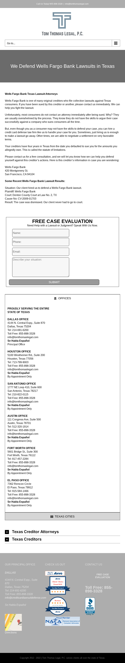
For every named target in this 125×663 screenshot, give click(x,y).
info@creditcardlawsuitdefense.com (25, 597)
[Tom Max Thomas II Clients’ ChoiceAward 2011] (57, 594)
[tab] (62, 298)
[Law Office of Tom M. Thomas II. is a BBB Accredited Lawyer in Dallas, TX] (90, 607)
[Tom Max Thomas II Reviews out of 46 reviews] (57, 614)
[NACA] (62, 618)
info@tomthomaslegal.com (77, 4)
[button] (62, 532)
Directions (11, 632)
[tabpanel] (62, 407)
